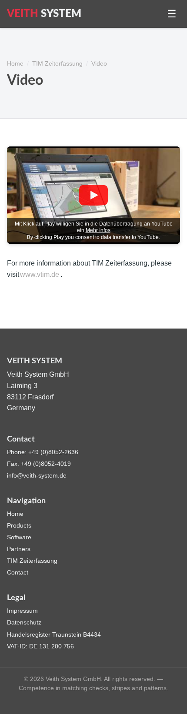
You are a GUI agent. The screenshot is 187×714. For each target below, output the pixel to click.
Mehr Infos (98, 230)
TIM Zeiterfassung (57, 63)
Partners (18, 548)
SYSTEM (44, 14)
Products (19, 525)
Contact (17, 572)
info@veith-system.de (37, 475)
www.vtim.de (39, 274)
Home (15, 63)
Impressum (22, 610)
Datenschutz (24, 622)
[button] (93, 195)
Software (19, 537)
